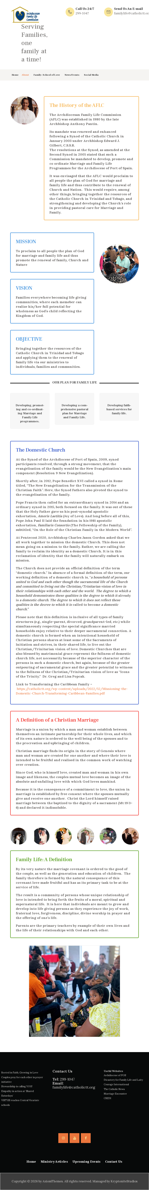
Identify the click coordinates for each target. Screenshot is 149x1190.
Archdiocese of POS (115, 1075)
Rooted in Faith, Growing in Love (19, 1072)
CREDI (107, 1098)
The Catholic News (114, 1089)
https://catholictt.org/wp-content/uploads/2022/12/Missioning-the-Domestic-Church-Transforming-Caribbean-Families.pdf (72, 691)
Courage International (116, 1084)
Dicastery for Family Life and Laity (123, 1079)
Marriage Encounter (115, 1093)
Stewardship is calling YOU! (16, 1086)
